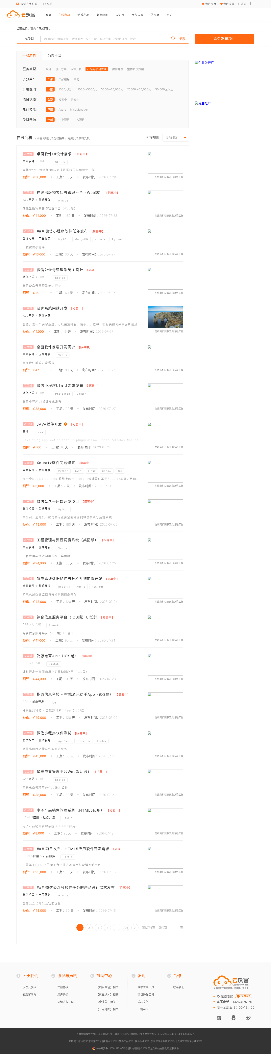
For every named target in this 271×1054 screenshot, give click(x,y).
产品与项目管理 (97, 69)
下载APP (142, 1009)
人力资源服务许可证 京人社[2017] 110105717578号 (102, 1034)
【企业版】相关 (106, 1001)
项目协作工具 (145, 994)
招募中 (63, 99)
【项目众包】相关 (107, 987)
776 (125, 927)
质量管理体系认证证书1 (163, 1041)
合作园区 (137, 14)
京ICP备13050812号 (184, 1034)
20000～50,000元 (139, 89)
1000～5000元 (87, 89)
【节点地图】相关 (107, 1009)
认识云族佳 (29, 987)
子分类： (29, 79)
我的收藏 (229, 3)
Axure (62, 109)
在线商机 (64, 14)
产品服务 (64, 79)
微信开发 (117, 69)
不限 (50, 89)
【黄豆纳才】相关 (107, 994)
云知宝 (119, 14)
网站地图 (134, 1048)
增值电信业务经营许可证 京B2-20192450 (152, 1034)
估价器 (155, 14)
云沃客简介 (29, 994)
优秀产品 (83, 14)
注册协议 (62, 987)
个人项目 (79, 119)
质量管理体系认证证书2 (189, 1041)
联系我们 (178, 987)
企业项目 (64, 119)
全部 (48, 69)
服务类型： (31, 69)
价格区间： (31, 89)
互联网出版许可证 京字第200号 (85, 1041)
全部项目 (29, 56)
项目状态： (31, 99)
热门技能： (31, 109)
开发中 (75, 99)
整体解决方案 (135, 69)
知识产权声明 (65, 1001)
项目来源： (31, 119)
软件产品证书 (126, 1041)
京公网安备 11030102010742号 (111, 1048)
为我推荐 (55, 56)
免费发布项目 (224, 39)
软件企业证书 (142, 1041)
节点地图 (102, 14)
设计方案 (60, 69)
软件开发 (76, 69)
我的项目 (211, 3)
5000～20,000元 (112, 89)
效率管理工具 (145, 987)
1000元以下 (66, 89)
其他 (76, 79)
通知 (244, 3)
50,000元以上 (164, 89)
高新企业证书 (110, 1041)
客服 (49, 3)
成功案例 (143, 1001)
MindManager (79, 109)
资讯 (170, 14)
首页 (48, 14)
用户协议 (62, 994)
